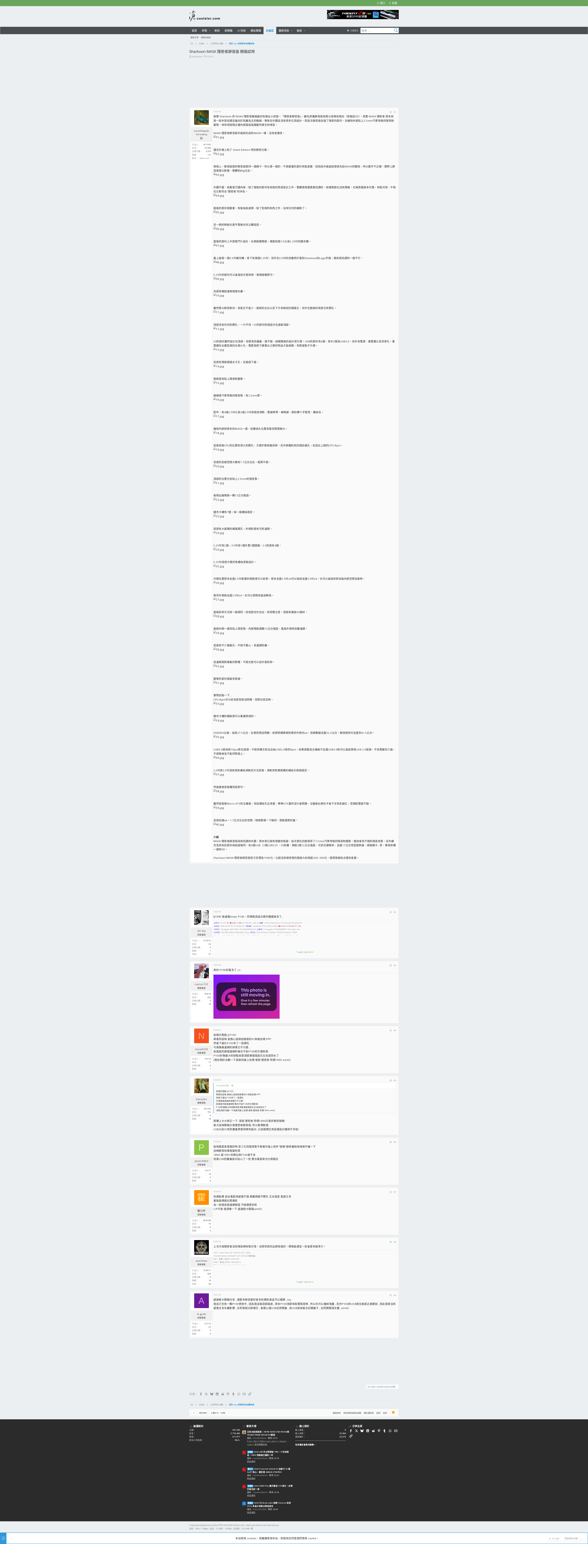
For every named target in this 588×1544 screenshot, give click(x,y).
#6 (395, 1142)
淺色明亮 (203, 1412)
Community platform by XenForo (216, 1525)
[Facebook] (397, 1526)
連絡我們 (337, 1412)
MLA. (237, 1440)
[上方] (389, 1413)
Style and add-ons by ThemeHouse (262, 1525)
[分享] (390, 112)
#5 (395, 1080)
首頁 (385, 1412)
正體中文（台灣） (219, 1412)
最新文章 (251, 1426)
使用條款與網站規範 (352, 1412)
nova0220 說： (223, 1085)
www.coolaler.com (209, 158)
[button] (209, 30)
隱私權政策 (369, 1412)
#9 (395, 1295)
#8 (395, 1242)
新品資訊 (251, 1461)
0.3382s (228, 1528)
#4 (395, 1030)
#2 (395, 912)
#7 (395, 1192)
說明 (378, 1412)
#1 (395, 112)
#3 (395, 965)
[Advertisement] (294, 81)
